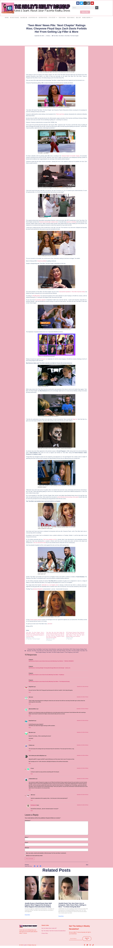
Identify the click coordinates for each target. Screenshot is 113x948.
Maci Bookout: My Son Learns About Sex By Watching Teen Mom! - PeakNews (46, 674)
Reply (30, 692)
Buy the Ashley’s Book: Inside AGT (49, 928)
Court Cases (45, 649)
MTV (71, 649)
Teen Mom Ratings (61, 650)
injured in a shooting (71, 221)
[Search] (96, 7)
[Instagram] (85, 3)
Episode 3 (43, 359)
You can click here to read (40, 542)
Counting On (32, 17)
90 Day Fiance (14, 17)
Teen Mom (62, 17)
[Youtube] (92, 3)
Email (26, 842)
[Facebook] (78, 3)
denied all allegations (38, 589)
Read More (27, 914)
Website (27, 847)
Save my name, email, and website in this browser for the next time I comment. (46, 853)
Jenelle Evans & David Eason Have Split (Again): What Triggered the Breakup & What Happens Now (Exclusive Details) (38, 905)
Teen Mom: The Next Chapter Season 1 (55, 652)
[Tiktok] (88, 3)
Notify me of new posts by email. (34, 855)
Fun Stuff (52, 17)
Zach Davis (75, 652)
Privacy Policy (45, 933)
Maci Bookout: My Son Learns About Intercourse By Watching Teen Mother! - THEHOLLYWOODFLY (51, 661)
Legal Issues (60, 649)
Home (7, 17)
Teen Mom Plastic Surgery (50, 650)
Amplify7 (25, 945)
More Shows (86, 17)
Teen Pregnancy (69, 652)
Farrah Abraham (52, 649)
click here (49, 623)
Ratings (82, 649)
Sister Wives (43, 17)
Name (27, 837)
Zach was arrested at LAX (49, 539)
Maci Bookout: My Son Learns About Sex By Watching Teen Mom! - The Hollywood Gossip (49, 681)
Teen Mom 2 (71, 17)
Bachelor (23, 17)
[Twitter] (81, 3)
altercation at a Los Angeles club (50, 584)
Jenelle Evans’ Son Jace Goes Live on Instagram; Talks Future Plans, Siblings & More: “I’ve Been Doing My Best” (72, 905)
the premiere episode (40, 299)
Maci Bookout (66, 649)
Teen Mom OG (40, 650)
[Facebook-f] (84, 945)
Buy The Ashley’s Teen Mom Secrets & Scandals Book (54, 930)
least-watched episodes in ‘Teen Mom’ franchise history (72, 291)
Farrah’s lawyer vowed (35, 619)
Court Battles (39, 649)
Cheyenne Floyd (31, 649)
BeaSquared (33, 805)
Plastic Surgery (76, 649)
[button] (34, 866)
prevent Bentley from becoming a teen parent (67, 497)
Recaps (78, 17)
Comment (28, 820)
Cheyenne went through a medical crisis (48, 221)
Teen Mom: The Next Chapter (71, 35)
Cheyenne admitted (41, 261)
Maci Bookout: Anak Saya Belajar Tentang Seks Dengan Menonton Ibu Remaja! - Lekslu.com (49, 667)
